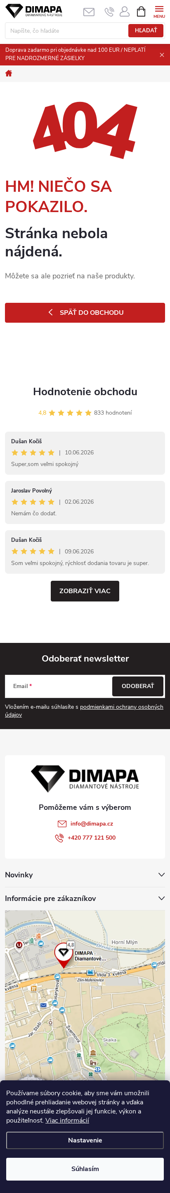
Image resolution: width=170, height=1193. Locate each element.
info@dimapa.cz (92, 824)
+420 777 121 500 (92, 838)
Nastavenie (85, 1140)
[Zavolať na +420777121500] (109, 11)
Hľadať (146, 30)
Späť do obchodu (92, 312)
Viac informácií (67, 1120)
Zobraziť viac (85, 591)
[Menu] (159, 11)
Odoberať (138, 686)
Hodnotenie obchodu (85, 391)
